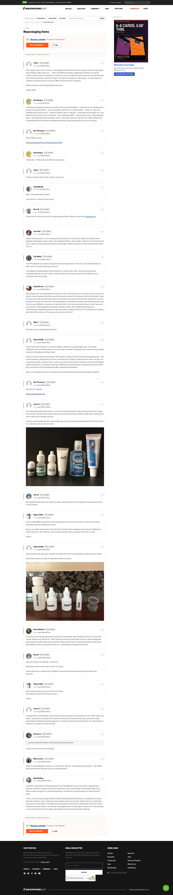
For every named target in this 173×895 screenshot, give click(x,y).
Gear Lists (38, 22)
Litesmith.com (90, 216)
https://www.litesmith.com (35, 394)
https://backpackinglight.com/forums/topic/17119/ (44, 142)
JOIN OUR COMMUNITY (36, 45)
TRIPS (107, 9)
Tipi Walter (38, 257)
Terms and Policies (134, 861)
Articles (68, 9)
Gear (32, 22)
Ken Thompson (39, 131)
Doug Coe (37, 734)
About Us (131, 853)
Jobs (129, 857)
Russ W (36, 209)
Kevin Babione (39, 629)
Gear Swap (62, 18)
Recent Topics (52, 18)
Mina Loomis (38, 759)
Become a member (38, 39)
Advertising (132, 868)
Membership (134, 9)
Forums (27, 22)
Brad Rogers (38, 100)
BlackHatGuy (38, 778)
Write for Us (132, 864)
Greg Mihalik (38, 187)
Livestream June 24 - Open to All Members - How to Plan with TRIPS (49, 2)
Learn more (45, 862)
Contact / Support (116, 2)
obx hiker (37, 231)
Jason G (37, 404)
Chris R (36, 495)
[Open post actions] (102, 63)
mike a (36, 63)
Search (102, 18)
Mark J (36, 322)
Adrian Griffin (39, 340)
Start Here (119, 9)
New (24, 2)
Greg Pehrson (39, 286)
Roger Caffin (38, 515)
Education (81, 9)
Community (95, 9)
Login (145, 9)
